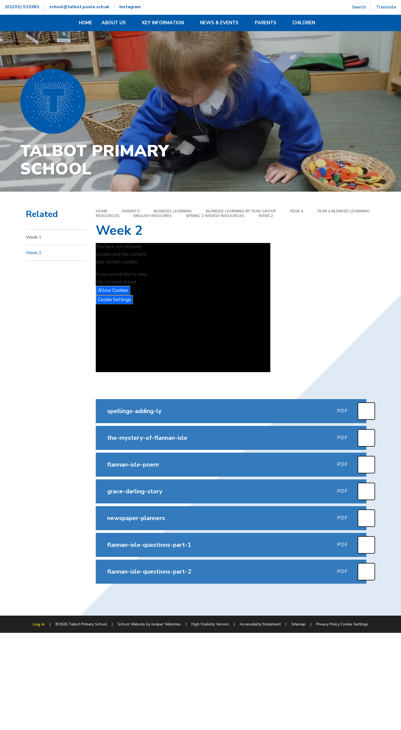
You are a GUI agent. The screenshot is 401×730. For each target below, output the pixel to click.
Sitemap (298, 624)
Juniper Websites (166, 624)
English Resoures (152, 215)
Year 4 (296, 211)
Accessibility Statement (260, 624)
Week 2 (265, 215)
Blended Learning (173, 211)
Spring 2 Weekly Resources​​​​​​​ (215, 215)
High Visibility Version (210, 624)
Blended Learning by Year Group (241, 211)
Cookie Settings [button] (354, 624)
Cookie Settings (114, 299)
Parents (131, 211)
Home (101, 211)
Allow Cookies (113, 290)
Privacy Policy (328, 624)
